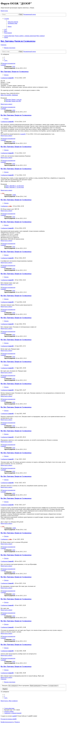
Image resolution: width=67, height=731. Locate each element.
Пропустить (4, 10)
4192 (13, 66)
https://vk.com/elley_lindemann (9, 95)
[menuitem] (13, 21)
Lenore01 (3, 65)
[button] (6, 60)
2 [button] (4, 59)
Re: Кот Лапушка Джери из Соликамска (16, 115)
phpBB (14, 716)
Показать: (5, 685)
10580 (14, 195)
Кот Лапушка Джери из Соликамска (18, 41)
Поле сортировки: (24, 685)
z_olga (2, 193)
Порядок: (45, 685)
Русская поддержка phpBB (8, 719)
